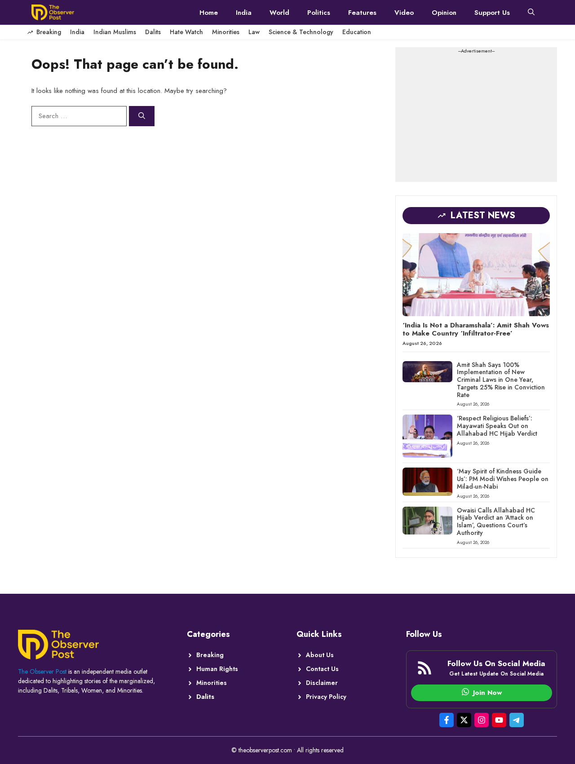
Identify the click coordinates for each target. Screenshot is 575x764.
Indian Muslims (114, 31)
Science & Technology (301, 31)
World (279, 13)
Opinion (444, 13)
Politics (318, 13)
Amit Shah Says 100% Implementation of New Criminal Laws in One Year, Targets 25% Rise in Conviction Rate (501, 379)
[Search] (142, 116)
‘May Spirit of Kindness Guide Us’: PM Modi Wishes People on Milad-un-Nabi (502, 479)
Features (362, 13)
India (244, 13)
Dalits (153, 31)
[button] (531, 12)
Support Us (492, 13)
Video (404, 13)
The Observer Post (42, 671)
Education (356, 31)
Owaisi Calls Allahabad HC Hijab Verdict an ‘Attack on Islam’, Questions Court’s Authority (496, 521)
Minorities (225, 31)
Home (208, 13)
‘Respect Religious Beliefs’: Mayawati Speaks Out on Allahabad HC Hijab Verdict (497, 426)
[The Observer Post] (52, 12)
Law (254, 31)
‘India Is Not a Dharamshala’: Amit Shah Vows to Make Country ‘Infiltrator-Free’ (475, 329)
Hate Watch (186, 31)
